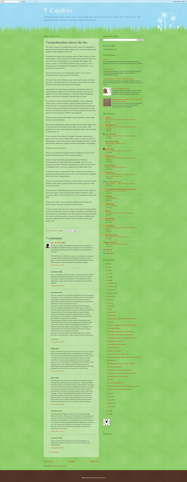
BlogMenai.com (111, 125)
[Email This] (68, 231)
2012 (107, 411)
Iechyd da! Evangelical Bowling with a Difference (122, 325)
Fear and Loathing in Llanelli (121, 88)
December (110, 283)
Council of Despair (112, 347)
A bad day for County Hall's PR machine (119, 389)
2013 (107, 280)
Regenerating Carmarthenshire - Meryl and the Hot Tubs (124, 357)
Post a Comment (54, 452)
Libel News (110, 379)
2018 (107, 264)
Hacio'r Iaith (110, 149)
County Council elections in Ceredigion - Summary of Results (121, 228)
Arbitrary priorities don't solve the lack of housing (120, 119)
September (110, 293)
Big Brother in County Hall (115, 341)
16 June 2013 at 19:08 (57, 404)
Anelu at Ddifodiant (111, 198)
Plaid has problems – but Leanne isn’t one (118, 237)
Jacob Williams (110, 165)
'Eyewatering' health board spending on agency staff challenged (121, 159)
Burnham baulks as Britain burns (115, 143)
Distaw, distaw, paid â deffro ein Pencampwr (120, 335)
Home (71, 461)
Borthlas (108, 118)
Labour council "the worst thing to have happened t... (122, 338)
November (110, 286)
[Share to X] (72, 231)
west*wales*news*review (113, 182)
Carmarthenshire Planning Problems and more (121, 189)
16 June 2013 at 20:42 (57, 448)
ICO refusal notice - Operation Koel (116, 191)
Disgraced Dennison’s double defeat (116, 167)
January (109, 407)
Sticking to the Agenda (114, 351)
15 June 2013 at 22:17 (57, 342)
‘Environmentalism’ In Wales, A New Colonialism (120, 136)
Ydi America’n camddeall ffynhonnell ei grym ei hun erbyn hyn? (121, 127)
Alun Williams (110, 226)
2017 (107, 267)
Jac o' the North (111, 134)
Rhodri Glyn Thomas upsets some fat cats (119, 370)
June (108, 303)
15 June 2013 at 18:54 (57, 286)
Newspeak (110, 322)
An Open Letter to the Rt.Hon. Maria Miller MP (121, 319)
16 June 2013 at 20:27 (57, 431)
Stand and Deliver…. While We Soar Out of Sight (120, 184)
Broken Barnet (110, 173)
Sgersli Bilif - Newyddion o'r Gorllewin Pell (120, 331)
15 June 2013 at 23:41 (57, 371)
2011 (107, 414)
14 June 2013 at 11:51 (57, 265)
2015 (107, 274)
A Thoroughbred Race (113, 328)
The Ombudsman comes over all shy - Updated (121, 363)
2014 (107, 277)
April (109, 397)
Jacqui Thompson (108, 69)
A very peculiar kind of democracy (117, 354)
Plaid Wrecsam (110, 156)
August (109, 296)
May (108, 393)
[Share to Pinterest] (77, 231)
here (75, 195)
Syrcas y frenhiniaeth (112, 205)
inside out (109, 250)
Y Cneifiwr (58, 10)
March (109, 400)
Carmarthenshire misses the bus (116, 344)
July (108, 300)
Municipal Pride (112, 360)
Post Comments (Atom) (59, 466)
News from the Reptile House (116, 383)
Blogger (102, 478)
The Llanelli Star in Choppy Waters (117, 376)
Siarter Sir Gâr (111, 312)
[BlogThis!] (70, 231)
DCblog (108, 211)
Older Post (94, 461)
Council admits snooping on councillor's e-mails (121, 373)
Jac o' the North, (56, 243)
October (110, 290)
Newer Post (48, 461)
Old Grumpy (110, 253)
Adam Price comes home (114, 367)
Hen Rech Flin (110, 218)
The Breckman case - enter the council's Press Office (118, 79)
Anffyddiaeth (110, 204)
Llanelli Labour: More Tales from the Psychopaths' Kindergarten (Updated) (127, 100)
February (110, 403)
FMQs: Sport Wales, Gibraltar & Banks (117, 244)
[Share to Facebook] (74, 231)
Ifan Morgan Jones (112, 235)
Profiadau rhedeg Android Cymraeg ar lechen (119, 151)
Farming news (111, 315)
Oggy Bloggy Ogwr (112, 242)
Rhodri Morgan (110, 220)
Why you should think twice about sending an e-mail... (123, 386)
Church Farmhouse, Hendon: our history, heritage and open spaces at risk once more (121, 175)
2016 (107, 270)
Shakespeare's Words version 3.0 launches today (120, 213)
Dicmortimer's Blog (112, 141)
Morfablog (109, 196)
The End (105, 59)
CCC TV (109, 309)
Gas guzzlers (110, 306)
